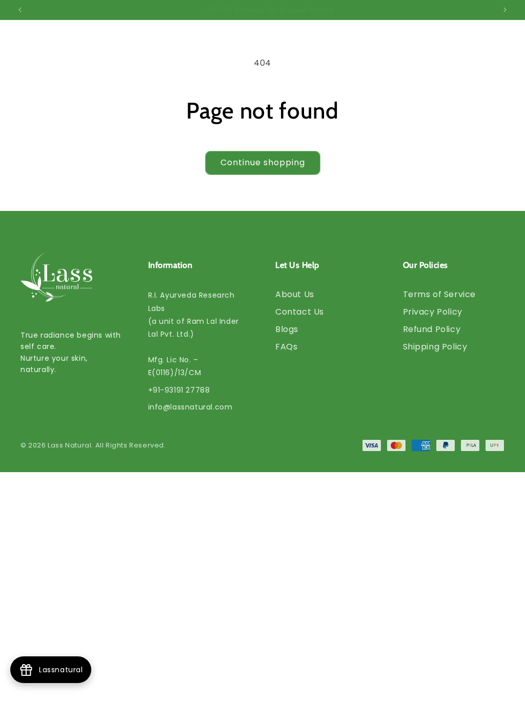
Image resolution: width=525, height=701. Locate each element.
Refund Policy (432, 329)
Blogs (286, 329)
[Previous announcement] (20, 10)
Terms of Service (439, 294)
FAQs (286, 347)
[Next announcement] (505, 10)
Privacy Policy (432, 312)
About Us (294, 294)
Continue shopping (262, 162)
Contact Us (299, 312)
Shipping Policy (435, 347)
